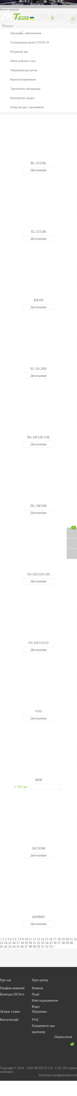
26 (14, 943)
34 (46, 943)
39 (67, 943)
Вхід (54, 4)
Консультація (9, 1019)
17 (54, 939)
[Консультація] (72, 543)
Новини (17, 4)
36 (55, 943)
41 (1, 946)
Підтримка (58, 28)
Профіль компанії (12, 988)
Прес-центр (40, 980)
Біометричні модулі (22, 98)
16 (50, 939)
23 (1, 943)
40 (71, 943)
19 (63, 939)
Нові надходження (45, 1000)
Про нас (5, 980)
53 (51, 946)
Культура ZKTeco (12, 994)
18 (59, 939)
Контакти (37, 4)
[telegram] (72, 1044)
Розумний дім (19, 51)
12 (34, 939)
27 (18, 943)
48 (30, 946)
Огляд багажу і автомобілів (27, 107)
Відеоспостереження (23, 79)
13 (38, 939)
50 (38, 946)
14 (42, 939)
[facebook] (56, 1044)
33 (42, 943)
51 (42, 946)
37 (59, 943)
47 (26, 946)
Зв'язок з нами (10, 1011)
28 (22, 943)
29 (26, 943)
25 (9, 943)
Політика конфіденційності (58, 1075)
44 (14, 946)
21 (71, 939)
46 (22, 946)
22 (75, 939)
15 (46, 939)
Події (35, 994)
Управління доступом (23, 70)
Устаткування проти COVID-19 (29, 42)
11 (30, 939)
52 (46, 946)
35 (51, 943)
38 (63, 943)
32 (38, 943)
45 (18, 946)
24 (5, 943)
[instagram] (64, 1044)
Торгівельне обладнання (25, 88)
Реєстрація (69, 4)
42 (5, 946)
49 (34, 946)
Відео (36, 1006)
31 (34, 943)
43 (9, 946)
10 (26, 939)
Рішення (34, 28)
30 (30, 943)
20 (67, 939)
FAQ (35, 1019)
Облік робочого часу (23, 61)
